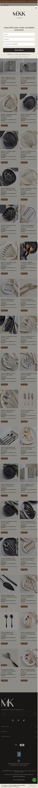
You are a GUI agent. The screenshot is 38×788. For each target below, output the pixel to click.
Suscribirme (19, 50)
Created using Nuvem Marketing (19, 57)
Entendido (32, 785)
